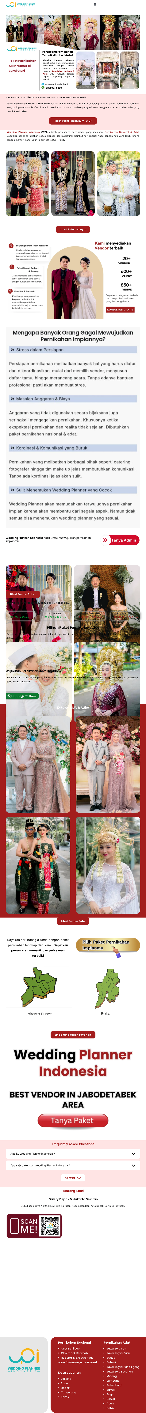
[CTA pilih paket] (108, 938)
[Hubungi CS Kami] (26, 693)
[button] (73, 1154)
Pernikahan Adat (117, 1342)
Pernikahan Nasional (74, 1342)
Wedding (12, 538)
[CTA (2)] (73, 1044)
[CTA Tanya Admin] (119, 535)
